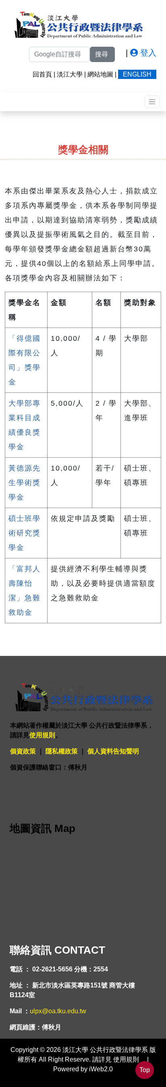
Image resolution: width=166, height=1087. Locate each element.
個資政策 (23, 751)
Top (144, 1069)
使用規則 (42, 735)
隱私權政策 (62, 751)
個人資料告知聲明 (113, 751)
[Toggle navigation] (152, 101)
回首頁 (42, 74)
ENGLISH (137, 74)
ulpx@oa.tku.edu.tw (58, 1011)
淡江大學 (70, 74)
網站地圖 (100, 74)
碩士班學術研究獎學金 (24, 533)
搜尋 (102, 54)
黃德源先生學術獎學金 (24, 482)
